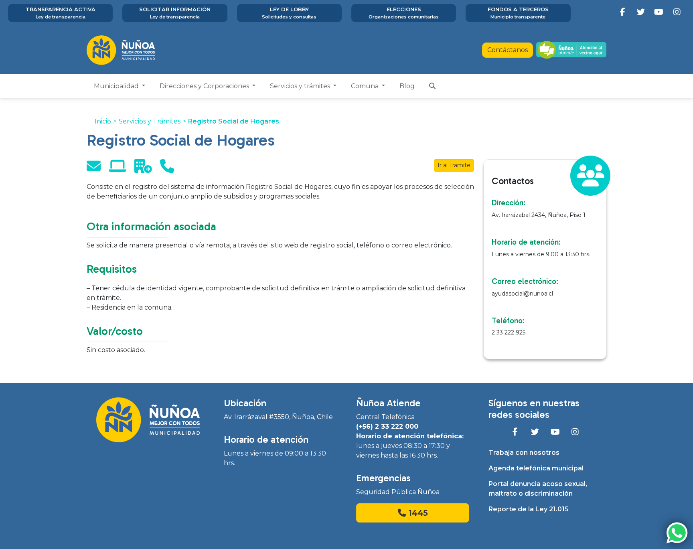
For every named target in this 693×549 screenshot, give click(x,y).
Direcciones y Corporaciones (205, 86)
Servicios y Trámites (149, 121)
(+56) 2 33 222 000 (387, 426)
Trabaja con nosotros (523, 452)
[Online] (117, 169)
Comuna (365, 86)
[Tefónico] (167, 169)
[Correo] (94, 169)
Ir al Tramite (454, 165)
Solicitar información (175, 13)
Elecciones (404, 13)
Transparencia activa (60, 13)
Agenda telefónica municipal (536, 468)
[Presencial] (143, 169)
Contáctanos (507, 50)
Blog (407, 86)
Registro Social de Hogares (233, 121)
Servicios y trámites (301, 86)
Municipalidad (117, 86)
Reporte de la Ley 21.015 (528, 509)
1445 (417, 513)
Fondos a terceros (518, 13)
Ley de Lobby (289, 13)
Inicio (103, 121)
